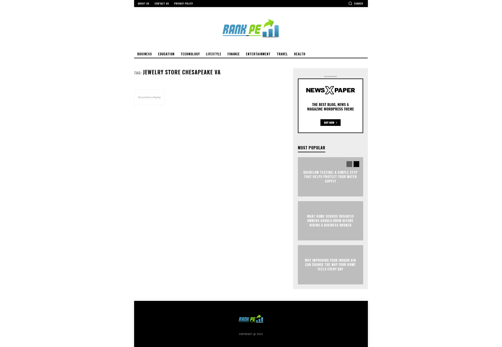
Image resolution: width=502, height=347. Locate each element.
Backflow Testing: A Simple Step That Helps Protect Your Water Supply (330, 177)
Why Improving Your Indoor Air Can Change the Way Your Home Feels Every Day (330, 264)
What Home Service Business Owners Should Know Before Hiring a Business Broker (330, 220)
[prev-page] (349, 164)
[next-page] (356, 164)
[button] (355, 3)
